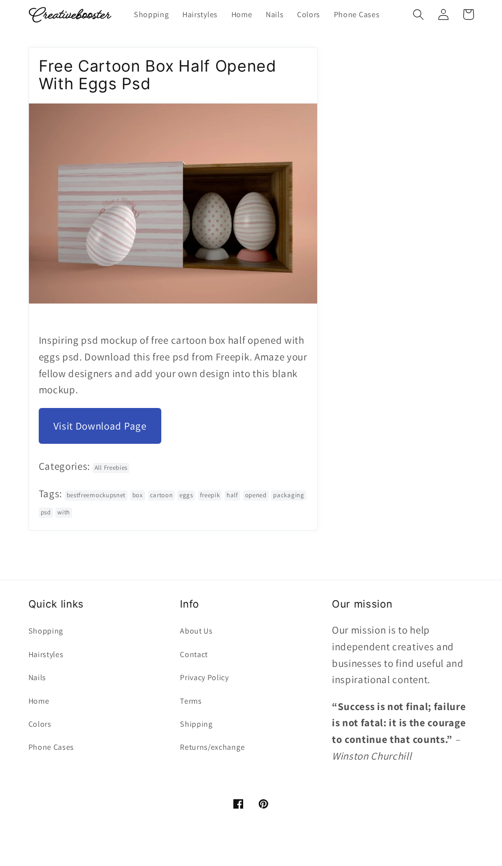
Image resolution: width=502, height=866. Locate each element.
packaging (288, 495)
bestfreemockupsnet (96, 495)
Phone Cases (51, 747)
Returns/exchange (212, 747)
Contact (194, 654)
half (232, 495)
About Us (196, 631)
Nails (37, 677)
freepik (210, 495)
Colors (39, 724)
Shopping (46, 631)
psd (46, 512)
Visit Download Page (100, 426)
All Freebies (111, 467)
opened (256, 495)
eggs (186, 495)
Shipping (196, 724)
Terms (190, 701)
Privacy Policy (204, 677)
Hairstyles (46, 654)
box (137, 495)
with (63, 512)
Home (39, 701)
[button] (418, 14)
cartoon (161, 495)
